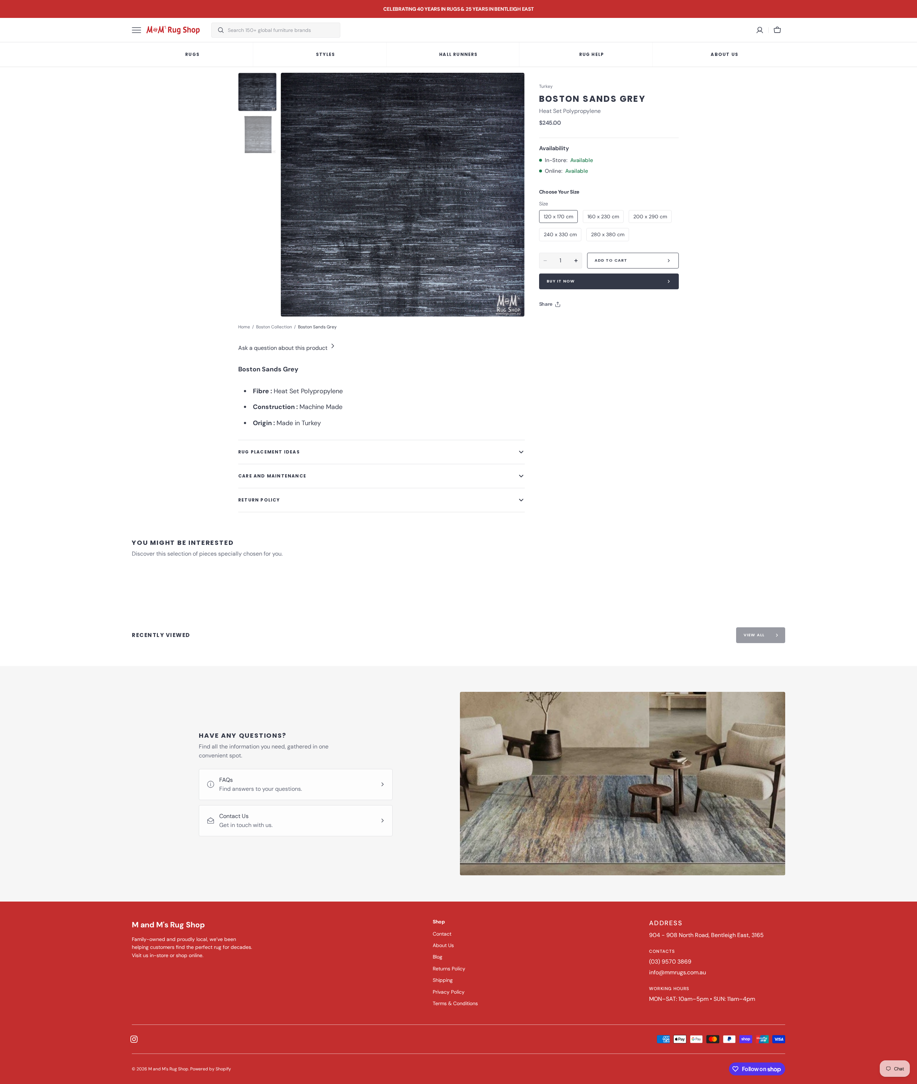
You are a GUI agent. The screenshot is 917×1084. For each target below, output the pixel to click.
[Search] (218, 30)
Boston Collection (274, 327)
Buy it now (561, 281)
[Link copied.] (591, 322)
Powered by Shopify (210, 1069)
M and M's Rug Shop (168, 1069)
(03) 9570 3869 (670, 961)
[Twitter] (550, 322)
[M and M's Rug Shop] (173, 30)
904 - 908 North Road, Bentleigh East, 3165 (706, 935)
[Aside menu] (139, 30)
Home (244, 327)
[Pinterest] (578, 322)
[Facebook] (564, 322)
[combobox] (282, 30)
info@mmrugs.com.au (677, 972)
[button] (777, 30)
